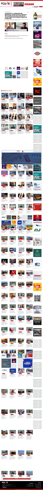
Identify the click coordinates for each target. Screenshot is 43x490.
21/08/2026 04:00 (12, 263)
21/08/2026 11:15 (29, 229)
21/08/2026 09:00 (4, 252)
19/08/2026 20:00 (4, 414)
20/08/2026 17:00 (12, 297)
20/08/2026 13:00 (21, 320)
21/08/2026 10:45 (12, 241)
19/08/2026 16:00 (21, 455)
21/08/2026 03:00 (21, 263)
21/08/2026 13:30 (5, 209)
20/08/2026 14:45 (4, 320)
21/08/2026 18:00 (12, 109)
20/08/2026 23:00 (21, 275)
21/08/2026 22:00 (12, 99)
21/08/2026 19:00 (4, 109)
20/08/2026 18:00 (4, 297)
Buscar (41, 6)
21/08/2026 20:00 (28, 99)
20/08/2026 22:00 (29, 275)
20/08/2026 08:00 (21, 343)
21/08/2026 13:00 (4, 130)
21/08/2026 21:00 (20, 99)
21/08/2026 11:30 (21, 229)
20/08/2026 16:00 (4, 309)
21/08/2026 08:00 (12, 252)
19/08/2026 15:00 (29, 455)
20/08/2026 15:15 (21, 309)
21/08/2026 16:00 (28, 109)
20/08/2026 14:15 (12, 320)
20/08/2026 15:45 (12, 309)
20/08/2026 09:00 (12, 343)
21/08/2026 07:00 (21, 252)
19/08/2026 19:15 (29, 414)
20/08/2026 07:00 (29, 343)
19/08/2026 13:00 (29, 475)
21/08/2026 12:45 (12, 130)
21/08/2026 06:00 (29, 252)
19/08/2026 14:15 (12, 475)
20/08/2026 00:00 (21, 373)
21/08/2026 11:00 (4, 241)
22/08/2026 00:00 (5, 175)
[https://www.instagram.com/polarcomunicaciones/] (11, 4)
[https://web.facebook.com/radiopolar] (11, 2)
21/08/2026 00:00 (12, 275)
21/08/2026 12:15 (20, 130)
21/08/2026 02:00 (29, 263)
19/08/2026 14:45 (4, 475)
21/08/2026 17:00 (20, 109)
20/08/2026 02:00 (4, 373)
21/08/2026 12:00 (28, 130)
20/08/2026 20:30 (12, 286)
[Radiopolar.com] (1, 6)
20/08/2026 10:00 (4, 343)
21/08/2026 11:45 (12, 229)
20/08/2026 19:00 (29, 286)
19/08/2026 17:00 (12, 455)
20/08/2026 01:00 (12, 373)
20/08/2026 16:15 (29, 297)
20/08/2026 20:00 (21, 286)
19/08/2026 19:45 (12, 414)
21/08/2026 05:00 (4, 263)
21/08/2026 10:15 (21, 241)
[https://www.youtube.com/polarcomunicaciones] (11, 5)
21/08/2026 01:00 (4, 275)
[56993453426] (11, 1)
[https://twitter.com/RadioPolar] (11, 3)
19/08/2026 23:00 (29, 373)
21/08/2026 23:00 (4, 99)
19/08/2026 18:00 (4, 455)
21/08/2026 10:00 (29, 241)
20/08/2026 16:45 (21, 297)
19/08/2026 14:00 (21, 475)
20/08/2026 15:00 (29, 309)
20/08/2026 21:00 (4, 286)
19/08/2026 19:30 (21, 414)
